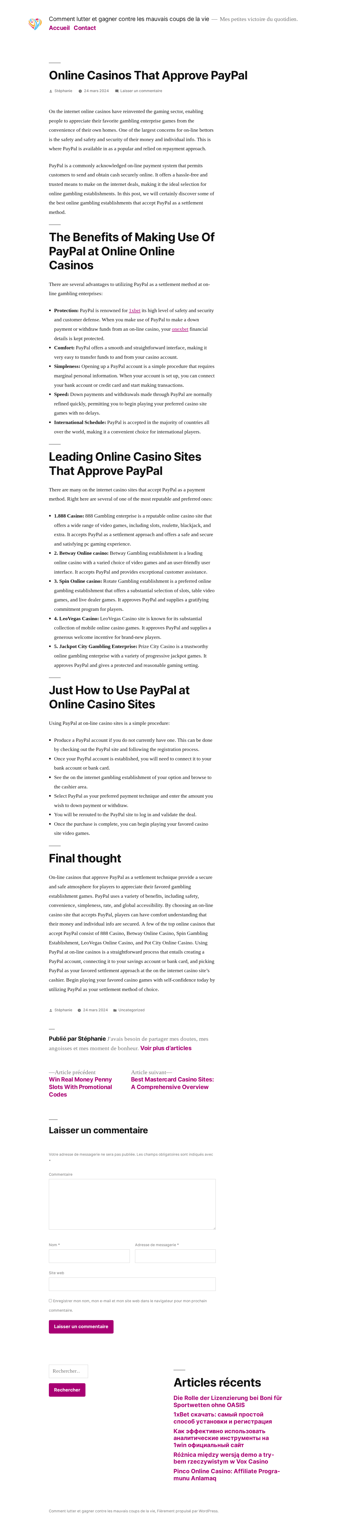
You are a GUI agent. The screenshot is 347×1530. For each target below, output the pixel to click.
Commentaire (60, 1174)
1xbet (134, 310)
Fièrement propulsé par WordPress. (188, 1511)
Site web (56, 1273)
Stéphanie (63, 91)
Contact (85, 27)
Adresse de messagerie (157, 1245)
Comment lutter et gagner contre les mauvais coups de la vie (129, 18)
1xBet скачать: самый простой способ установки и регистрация (223, 1418)
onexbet (180, 329)
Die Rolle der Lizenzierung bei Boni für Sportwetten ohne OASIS (228, 1401)
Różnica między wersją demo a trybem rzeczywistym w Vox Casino (224, 1458)
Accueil (59, 27)
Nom (54, 1245)
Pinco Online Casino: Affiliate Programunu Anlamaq (227, 1475)
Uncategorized (131, 1010)
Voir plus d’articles (165, 1048)
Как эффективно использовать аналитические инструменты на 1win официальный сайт (221, 1438)
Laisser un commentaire (141, 91)
